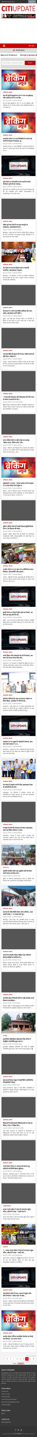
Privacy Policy (5, 1396)
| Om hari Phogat (17, 402)
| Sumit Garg (16, 876)
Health (5, 1247)
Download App (6, 1404)
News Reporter (6, 1422)
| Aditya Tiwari (16, 960)
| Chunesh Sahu (17, 1044)
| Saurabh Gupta (17, 1298)
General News (7, 92)
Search (30, 63)
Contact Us (4, 1391)
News (3, 1413)
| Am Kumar (16, 1214)
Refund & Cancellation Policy (10, 1402)
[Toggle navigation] (4, 45)
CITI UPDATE (18, 1434)
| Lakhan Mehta (17, 100)
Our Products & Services (8, 1399)
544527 (21, 1364)
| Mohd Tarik (16, 1085)
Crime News (7, 1206)
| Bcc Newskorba (17, 1255)
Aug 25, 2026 (7, 100)
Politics (6, 867)
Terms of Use (5, 1394)
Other (5, 1035)
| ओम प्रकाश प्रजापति (17, 1128)
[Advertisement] (18, 32)
